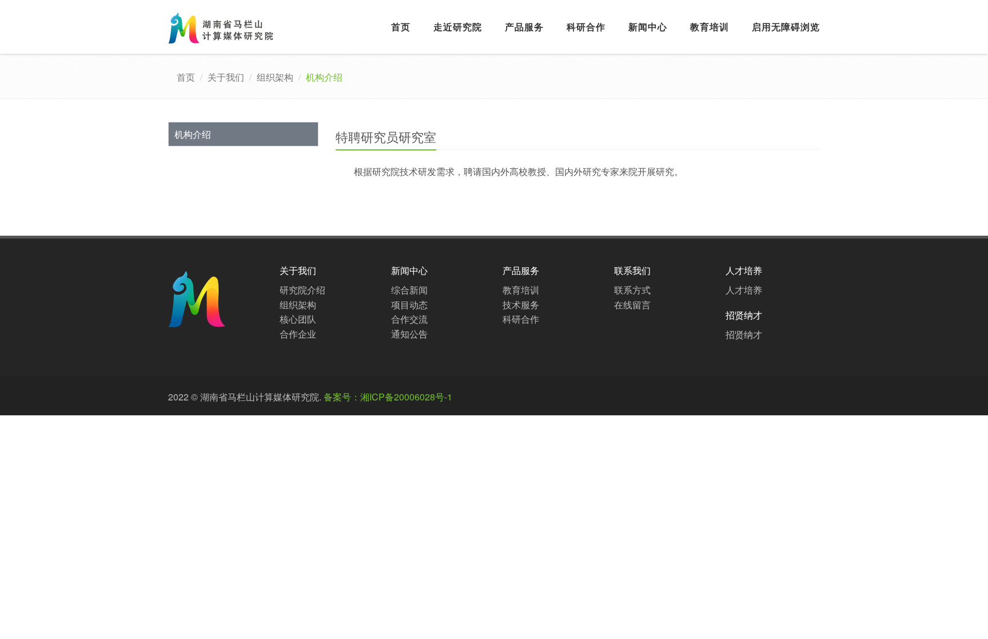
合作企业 (298, 333)
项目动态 (409, 304)
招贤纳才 (744, 334)
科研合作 (586, 26)
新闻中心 (647, 26)
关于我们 (226, 77)
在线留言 (632, 304)
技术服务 (521, 304)
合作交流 (409, 319)
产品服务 (524, 26)
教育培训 (709, 26)
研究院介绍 (302, 289)
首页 (401, 26)
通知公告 (409, 333)
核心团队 (298, 319)
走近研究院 (457, 26)
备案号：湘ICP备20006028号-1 (388, 396)
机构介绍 (192, 134)
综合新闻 (409, 289)
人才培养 (744, 289)
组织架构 (275, 77)
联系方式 (632, 289)
